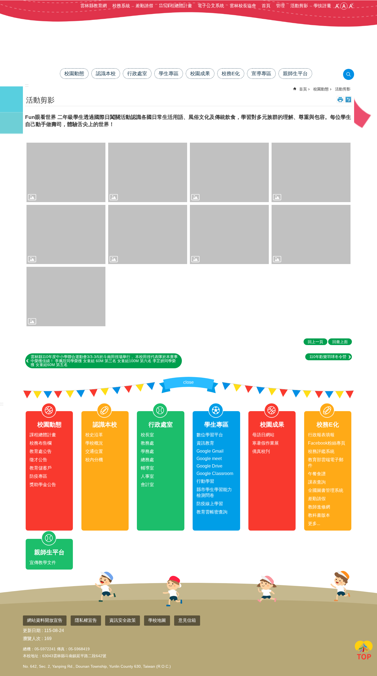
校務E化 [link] (231, 73)
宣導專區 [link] (261, 73)
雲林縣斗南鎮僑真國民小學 (188, 49)
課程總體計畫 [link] (43, 434)
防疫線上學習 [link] (210, 503)
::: (1, 403)
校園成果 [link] (200, 73)
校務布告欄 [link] (41, 443)
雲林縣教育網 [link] (93, 5)
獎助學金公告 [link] (43, 484)
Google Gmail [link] (210, 451)
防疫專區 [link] (38, 476)
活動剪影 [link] (299, 5)
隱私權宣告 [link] (86, 620)
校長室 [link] (147, 434)
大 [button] (350, 6)
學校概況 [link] (94, 443)
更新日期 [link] (32, 630)
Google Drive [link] (209, 466)
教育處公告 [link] (41, 451)
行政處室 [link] (137, 73)
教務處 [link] (147, 443)
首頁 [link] (266, 5)
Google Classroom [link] (215, 473)
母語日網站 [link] (263, 434)
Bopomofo (348, 99)
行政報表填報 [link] (321, 434)
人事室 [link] (147, 476)
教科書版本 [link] (319, 515)
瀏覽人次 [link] (32, 638)
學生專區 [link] (169, 73)
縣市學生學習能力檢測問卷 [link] (214, 492)
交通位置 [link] (94, 451)
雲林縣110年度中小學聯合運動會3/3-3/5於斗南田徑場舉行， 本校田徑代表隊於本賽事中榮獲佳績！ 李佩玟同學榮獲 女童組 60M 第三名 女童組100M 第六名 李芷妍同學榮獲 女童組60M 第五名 (104, 360)
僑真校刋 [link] (261, 451)
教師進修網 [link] (319, 507)
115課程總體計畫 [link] (175, 5)
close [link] (188, 382)
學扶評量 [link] (322, 5)
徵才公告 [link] (38, 459)
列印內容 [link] (340, 99)
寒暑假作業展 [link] (265, 443)
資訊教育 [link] (205, 443)
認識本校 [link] (106, 73)
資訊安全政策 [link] (122, 620)
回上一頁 (315, 342)
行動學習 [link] (205, 481)
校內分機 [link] (94, 459)
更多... (314, 523)
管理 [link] (280, 5)
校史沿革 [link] (94, 434)
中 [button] (343, 6)
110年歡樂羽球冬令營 (327, 356)
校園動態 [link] (74, 73)
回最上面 (364, 651)
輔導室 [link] (147, 468)
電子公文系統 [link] (211, 5)
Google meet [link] (209, 458)
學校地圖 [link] (157, 620)
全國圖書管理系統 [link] (325, 490)
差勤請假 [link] (144, 5)
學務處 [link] (147, 451)
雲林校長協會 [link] (243, 5)
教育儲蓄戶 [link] (41, 468)
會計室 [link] (147, 484)
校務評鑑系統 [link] (321, 451)
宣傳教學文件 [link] (43, 562)
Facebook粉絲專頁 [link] (326, 443)
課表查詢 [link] (317, 482)
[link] (65, 172)
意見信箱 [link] (187, 620)
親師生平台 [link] (295, 73)
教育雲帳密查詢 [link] (212, 512)
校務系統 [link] (121, 5)
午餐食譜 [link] (317, 473)
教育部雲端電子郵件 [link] (325, 462)
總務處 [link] (147, 459)
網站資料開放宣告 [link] (44, 620)
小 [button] (337, 6)
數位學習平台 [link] (210, 434)
